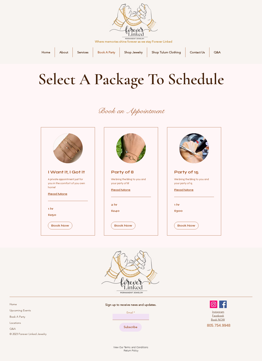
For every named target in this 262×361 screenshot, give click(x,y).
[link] (68, 172)
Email (130, 312)
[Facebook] (223, 304)
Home (14, 304)
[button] (133, 52)
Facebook (218, 315)
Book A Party (17, 316)
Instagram (218, 311)
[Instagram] (213, 304)
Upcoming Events (20, 310)
